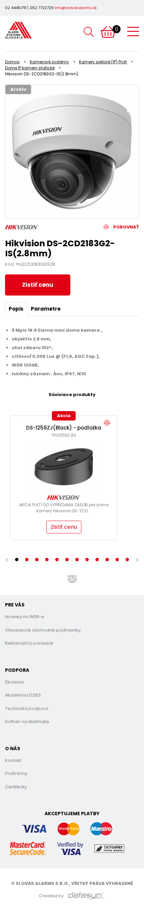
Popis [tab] (16, 308)
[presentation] (6, 560)
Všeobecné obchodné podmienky (43, 630)
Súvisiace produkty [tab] (72, 394)
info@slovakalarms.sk (76, 7)
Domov (12, 62)
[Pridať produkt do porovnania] (108, 423)
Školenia (14, 682)
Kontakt (13, 760)
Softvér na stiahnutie (27, 721)
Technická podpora (26, 708)
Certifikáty (16, 787)
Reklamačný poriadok (29, 643)
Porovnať (125, 227)
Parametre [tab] (46, 308)
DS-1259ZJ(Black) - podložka (63, 427)
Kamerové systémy (49, 62)
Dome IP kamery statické (30, 68)
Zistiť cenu (37, 285)
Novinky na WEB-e (24, 616)
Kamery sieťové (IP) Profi (103, 62)
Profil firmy (16, 773)
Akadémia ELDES (23, 695)
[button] (16, 559)
